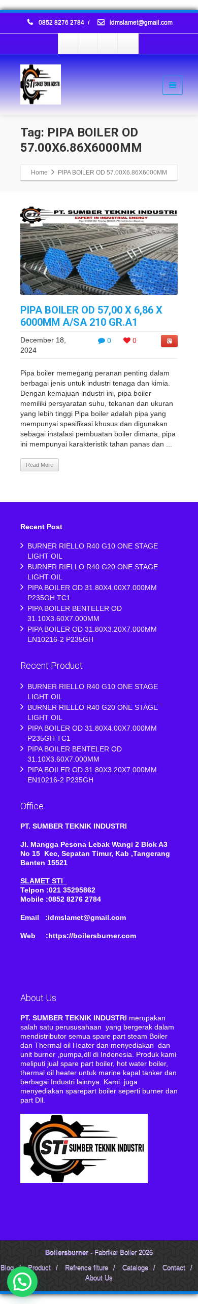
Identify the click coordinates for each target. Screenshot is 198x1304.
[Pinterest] (128, 43)
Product (39, 1268)
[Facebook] (68, 43)
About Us (99, 1278)
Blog (7, 1268)
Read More (39, 465)
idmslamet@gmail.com (140, 22)
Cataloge (135, 1268)
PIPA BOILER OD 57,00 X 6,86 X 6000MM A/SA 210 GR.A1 (91, 316)
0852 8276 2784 (61, 22)
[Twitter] (88, 43)
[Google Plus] (108, 43)
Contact (173, 1268)
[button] (22, 1281)
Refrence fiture (86, 1268)
